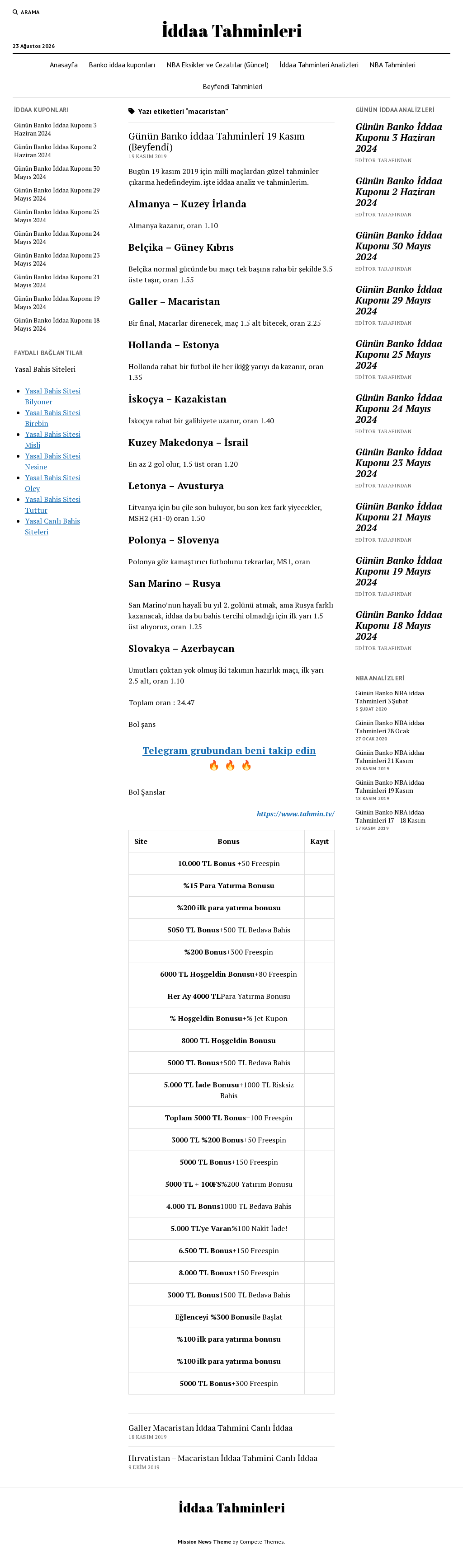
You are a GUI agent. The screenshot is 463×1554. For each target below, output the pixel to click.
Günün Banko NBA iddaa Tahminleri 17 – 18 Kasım (390, 816)
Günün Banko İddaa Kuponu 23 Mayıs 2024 (56, 259)
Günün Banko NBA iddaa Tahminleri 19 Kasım (389, 786)
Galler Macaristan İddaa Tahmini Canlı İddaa (210, 1427)
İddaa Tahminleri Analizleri (319, 64)
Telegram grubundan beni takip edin (229, 750)
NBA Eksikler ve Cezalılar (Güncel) (217, 64)
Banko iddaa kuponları (122, 64)
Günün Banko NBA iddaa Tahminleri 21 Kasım (389, 757)
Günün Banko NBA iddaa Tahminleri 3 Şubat (389, 697)
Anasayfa (64, 64)
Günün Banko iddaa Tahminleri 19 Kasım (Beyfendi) (216, 141)
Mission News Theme (204, 1541)
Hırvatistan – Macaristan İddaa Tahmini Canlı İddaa (222, 1457)
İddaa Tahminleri (232, 30)
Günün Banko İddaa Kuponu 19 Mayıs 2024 (56, 303)
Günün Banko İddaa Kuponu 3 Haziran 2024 (55, 129)
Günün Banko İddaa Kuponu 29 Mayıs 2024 (56, 194)
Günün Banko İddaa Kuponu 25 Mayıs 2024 (56, 216)
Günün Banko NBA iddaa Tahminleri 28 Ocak (389, 727)
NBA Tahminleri (392, 64)
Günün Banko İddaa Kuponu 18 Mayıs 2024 (56, 324)
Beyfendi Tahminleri (232, 86)
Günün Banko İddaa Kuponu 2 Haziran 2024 (55, 151)
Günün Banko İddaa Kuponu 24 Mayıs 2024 (56, 237)
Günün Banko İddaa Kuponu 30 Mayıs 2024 (56, 172)
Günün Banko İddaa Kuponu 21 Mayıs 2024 (56, 281)
